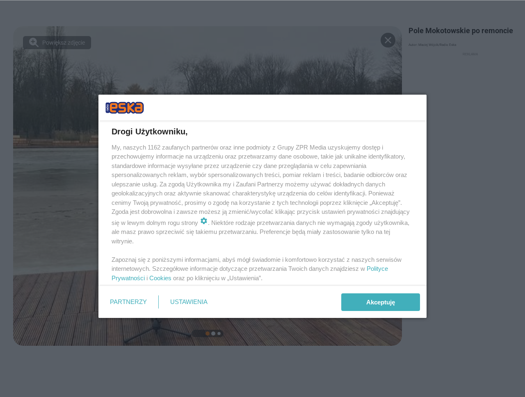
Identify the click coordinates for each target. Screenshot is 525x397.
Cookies (160, 277)
